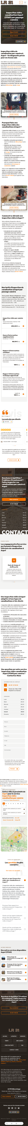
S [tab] (3, 805)
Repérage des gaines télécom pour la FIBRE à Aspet (14, 979)
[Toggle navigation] (25, 2)
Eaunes (14, 1061)
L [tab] (15, 803)
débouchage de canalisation (14, 67)
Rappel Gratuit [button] (14, 32)
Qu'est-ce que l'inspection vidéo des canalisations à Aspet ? (11, 880)
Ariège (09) (17, 820)
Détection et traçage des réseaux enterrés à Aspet (14, 972)
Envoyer (12, 768)
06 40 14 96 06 (14, 36)
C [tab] (8, 803)
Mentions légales (5, 1118)
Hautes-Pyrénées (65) (8, 820)
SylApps (14, 1120)
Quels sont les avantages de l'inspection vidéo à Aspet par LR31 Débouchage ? (12, 929)
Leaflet (25, 851)
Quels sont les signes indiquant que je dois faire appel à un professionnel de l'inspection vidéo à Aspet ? (12, 918)
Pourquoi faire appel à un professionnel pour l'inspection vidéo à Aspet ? (12, 907)
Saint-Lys (8, 1061)
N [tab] (20, 803)
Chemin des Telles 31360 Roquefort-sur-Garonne (14, 1091)
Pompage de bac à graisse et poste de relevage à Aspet (14, 965)
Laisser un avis (13, 460)
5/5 (21, 41)
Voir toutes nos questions (13, 870)
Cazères (3, 1063)
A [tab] (3, 803)
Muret (20, 1060)
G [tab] (13, 803)
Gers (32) (17, 817)
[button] (21, 2)
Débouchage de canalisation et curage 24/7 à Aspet (15, 958)
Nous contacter (14, 499)
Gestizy (24, 1118)
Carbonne (19, 1061)
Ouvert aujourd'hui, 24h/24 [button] (13, 1093)
